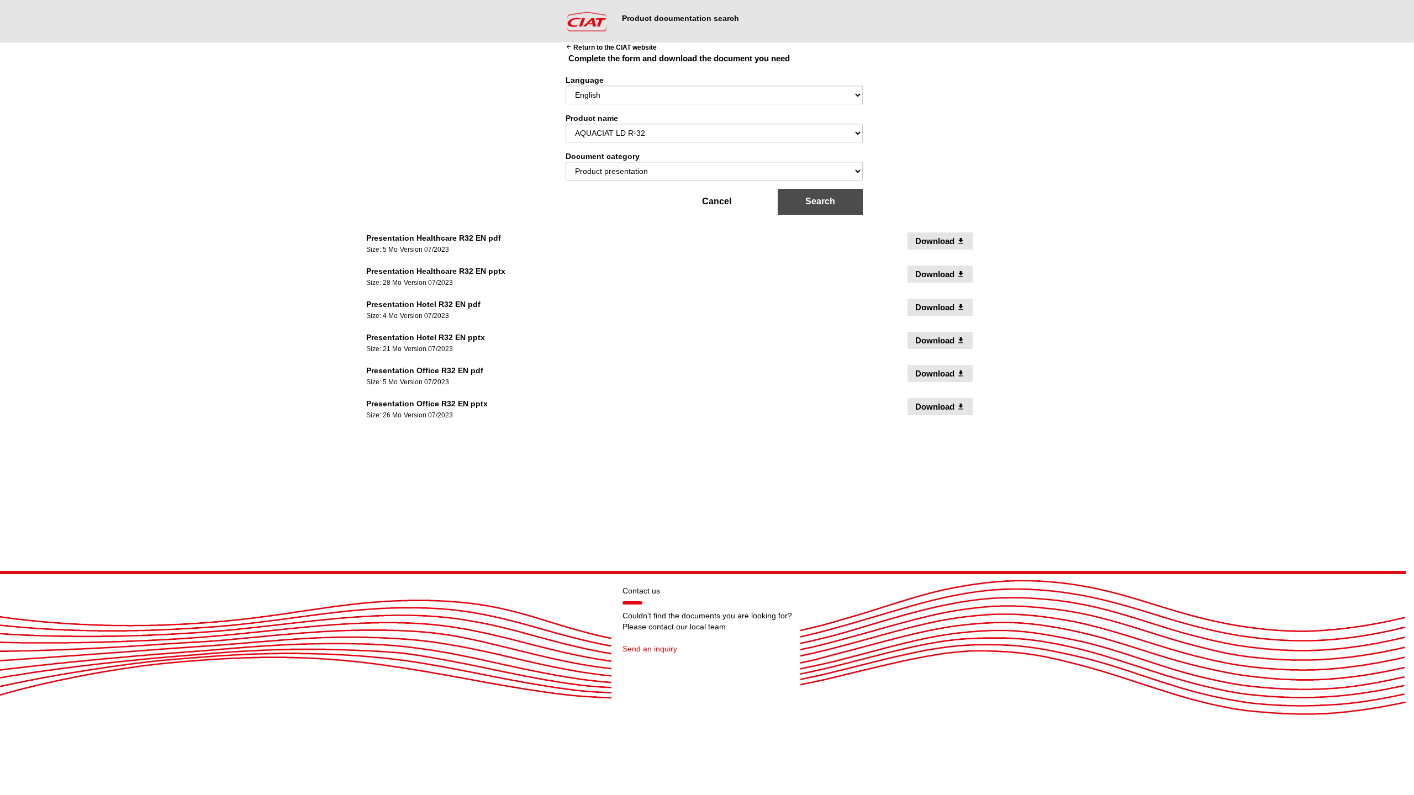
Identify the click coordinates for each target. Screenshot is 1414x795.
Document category (603, 156)
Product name (592, 118)
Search (820, 201)
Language (585, 80)
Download (944, 241)
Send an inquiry (649, 648)
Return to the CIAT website (611, 47)
